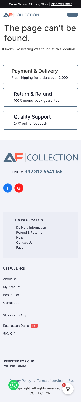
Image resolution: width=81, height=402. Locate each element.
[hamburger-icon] (73, 15)
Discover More (61, 4)
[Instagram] (18, 188)
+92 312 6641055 (44, 172)
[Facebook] (7, 188)
